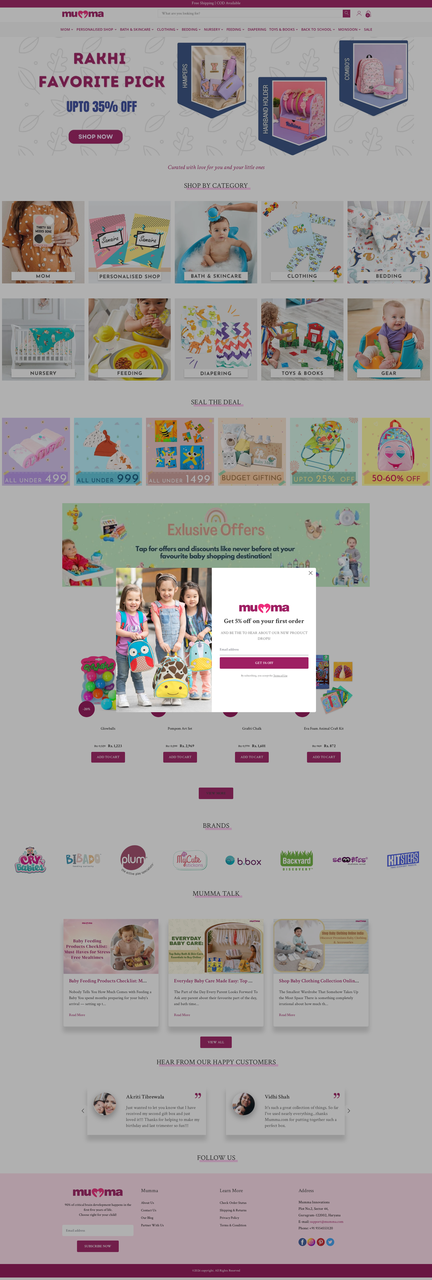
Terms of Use (280, 675)
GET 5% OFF (264, 663)
